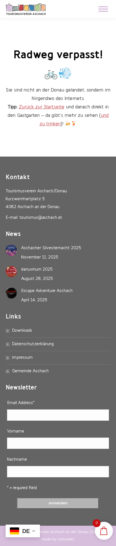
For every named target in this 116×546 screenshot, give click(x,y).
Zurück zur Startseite (41, 107)
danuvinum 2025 (37, 270)
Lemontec (66, 539)
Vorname (15, 431)
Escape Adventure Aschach (47, 291)
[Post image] (11, 250)
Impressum (22, 358)
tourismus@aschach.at (40, 218)
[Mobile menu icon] (103, 9)
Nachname (17, 460)
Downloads (22, 331)
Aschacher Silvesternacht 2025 (51, 248)
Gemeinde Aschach (30, 371)
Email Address (20, 403)
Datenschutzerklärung (33, 344)
